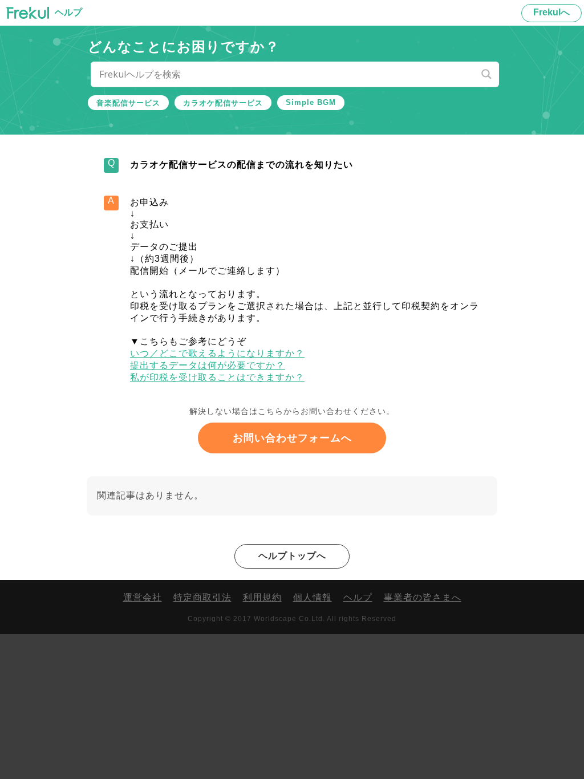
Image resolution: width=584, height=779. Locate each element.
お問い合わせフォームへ (292, 438)
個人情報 (312, 597)
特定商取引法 (202, 597)
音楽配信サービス (128, 103)
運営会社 (142, 597)
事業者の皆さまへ (422, 597)
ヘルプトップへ (292, 556)
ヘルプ (357, 597)
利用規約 (262, 597)
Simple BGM (311, 102)
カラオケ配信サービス (223, 103)
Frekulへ (551, 12)
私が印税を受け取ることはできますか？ (217, 377)
